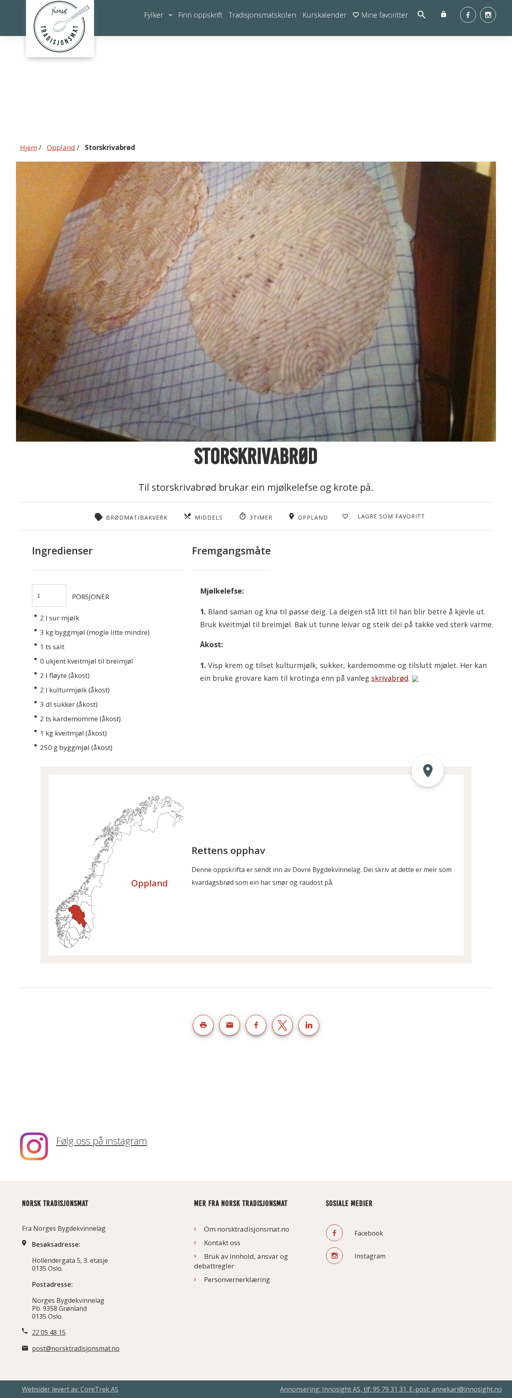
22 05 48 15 (49, 1332)
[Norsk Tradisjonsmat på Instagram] (488, 15)
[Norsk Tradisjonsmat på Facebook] (468, 15)
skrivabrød (389, 678)
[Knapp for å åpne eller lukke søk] (421, 15)
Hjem (28, 147)
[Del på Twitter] (282, 1025)
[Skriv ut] (203, 1025)
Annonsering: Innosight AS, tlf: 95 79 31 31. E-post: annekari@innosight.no (391, 1389)
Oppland (61, 147)
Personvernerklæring (237, 1279)
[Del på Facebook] (256, 1025)
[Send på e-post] (229, 1025)
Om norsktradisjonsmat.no (246, 1229)
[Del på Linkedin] (309, 1025)
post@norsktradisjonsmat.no (76, 1348)
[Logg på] (443, 14)
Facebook (368, 1233)
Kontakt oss (222, 1242)
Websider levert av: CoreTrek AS (70, 1389)
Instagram (369, 1256)
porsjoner (90, 596)
